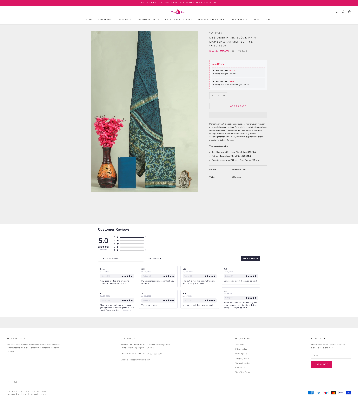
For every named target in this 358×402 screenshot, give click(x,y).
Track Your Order (242, 372)
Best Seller (126, 19)
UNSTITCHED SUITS (148, 19)
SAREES (256, 19)
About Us (239, 344)
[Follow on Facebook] (8, 382)
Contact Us (240, 367)
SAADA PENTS (239, 19)
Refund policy (241, 353)
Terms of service (242, 363)
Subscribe (321, 364)
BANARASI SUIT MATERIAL (212, 19)
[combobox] (154, 258)
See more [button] (126, 310)
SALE (269, 19)
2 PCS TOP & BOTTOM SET (178, 19)
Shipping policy (242, 358)
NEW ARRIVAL (105, 19)
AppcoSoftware (38, 394)
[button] (238, 115)
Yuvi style (215, 33)
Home (89, 19)
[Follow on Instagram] (15, 382)
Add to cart (238, 106)
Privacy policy (241, 349)
